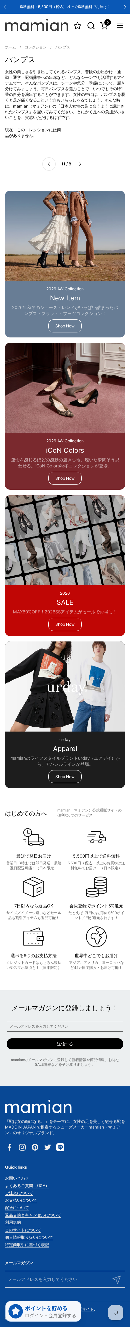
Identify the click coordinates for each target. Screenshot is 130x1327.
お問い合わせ (17, 1178)
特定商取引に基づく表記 (27, 1244)
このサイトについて (23, 1229)
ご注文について (19, 1192)
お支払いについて (21, 1200)
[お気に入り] (77, 25)
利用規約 (13, 1222)
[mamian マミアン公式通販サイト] (36, 25)
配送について (17, 1207)
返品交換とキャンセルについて (33, 1214)
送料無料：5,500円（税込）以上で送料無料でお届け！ (65, 7)
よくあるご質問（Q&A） (27, 1185)
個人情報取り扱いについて (29, 1237)
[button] (91, 25)
